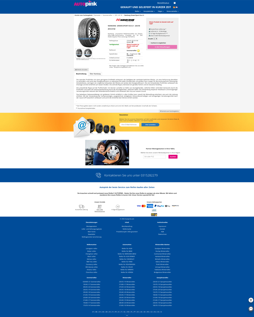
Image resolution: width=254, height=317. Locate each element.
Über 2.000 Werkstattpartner (100, 210)
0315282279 (149, 175)
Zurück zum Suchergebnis (83, 15)
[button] (250, 300)
